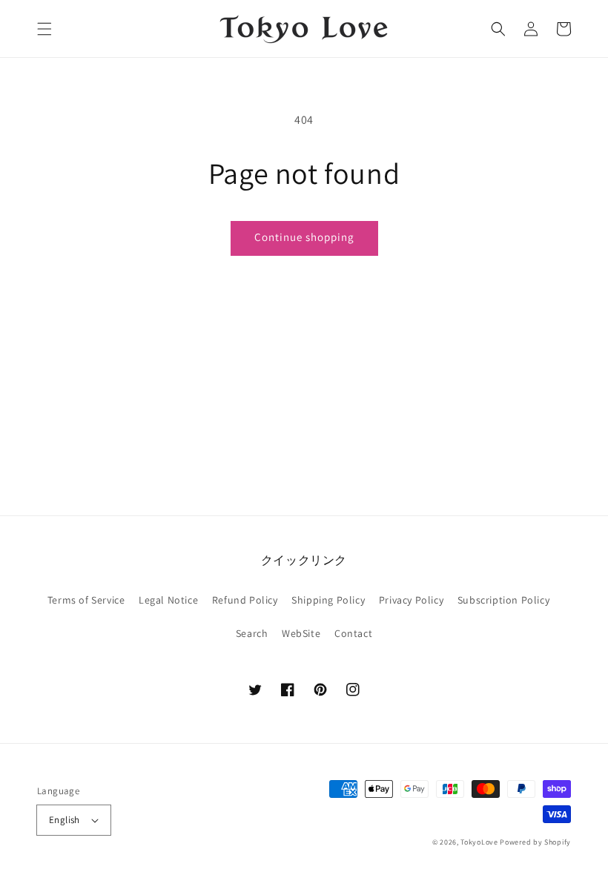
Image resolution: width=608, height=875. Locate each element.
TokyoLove (479, 842)
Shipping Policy (328, 600)
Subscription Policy (503, 600)
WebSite (301, 633)
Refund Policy (245, 600)
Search (252, 633)
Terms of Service (86, 600)
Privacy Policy (411, 600)
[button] (44, 29)
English (64, 819)
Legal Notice (168, 600)
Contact (353, 633)
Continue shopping (304, 237)
